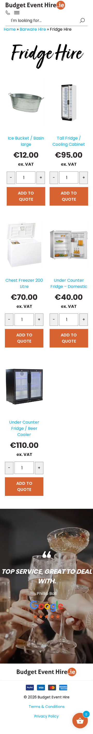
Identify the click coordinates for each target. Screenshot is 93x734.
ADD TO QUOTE (26, 196)
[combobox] (44, 20)
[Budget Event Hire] (35, 5)
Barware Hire (33, 29)
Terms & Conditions (47, 706)
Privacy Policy (46, 716)
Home (10, 29)
